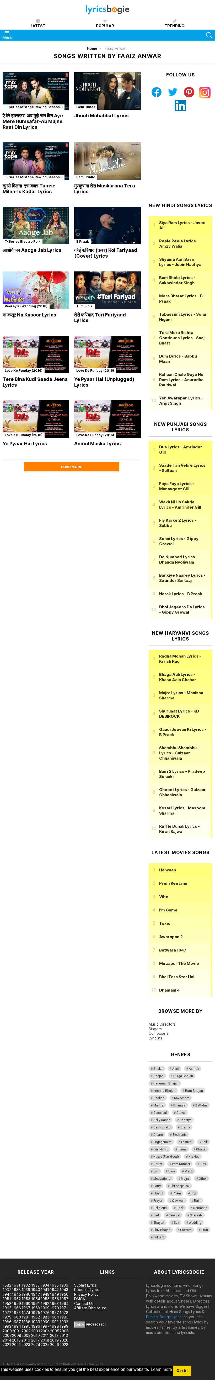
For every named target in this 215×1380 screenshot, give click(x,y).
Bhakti (158, 1069)
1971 (64, 1308)
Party (157, 1186)
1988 (26, 1322)
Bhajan (158, 1076)
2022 (16, 1344)
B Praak (82, 241)
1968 (35, 1308)
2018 (45, 1340)
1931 (16, 1285)
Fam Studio (85, 177)
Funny (182, 1149)
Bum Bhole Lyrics (177, 280)
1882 (7, 1285)
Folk (205, 1142)
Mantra (158, 1105)
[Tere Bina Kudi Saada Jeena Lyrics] (36, 354)
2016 (26, 1340)
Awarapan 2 (171, 936)
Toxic (164, 923)
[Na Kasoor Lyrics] (36, 290)
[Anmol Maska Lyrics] (107, 419)
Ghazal (201, 1149)
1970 (54, 1308)
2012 (54, 1335)
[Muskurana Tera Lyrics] (107, 161)
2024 (35, 1344)
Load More (71, 467)
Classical (160, 1113)
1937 (7, 1289)
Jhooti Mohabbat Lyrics (101, 115)
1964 (64, 1303)
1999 (64, 1326)
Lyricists (155, 1038)
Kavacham (181, 1098)
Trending (174, 26)
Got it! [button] (182, 1370)
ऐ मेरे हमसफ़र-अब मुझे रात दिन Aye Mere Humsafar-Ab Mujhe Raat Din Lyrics (33, 121)
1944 (7, 1294)
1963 (54, 1303)
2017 (35, 1340)
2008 (16, 1335)
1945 (16, 1294)
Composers (159, 1033)
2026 (54, 1344)
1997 (45, 1326)
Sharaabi (196, 1215)
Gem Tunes (85, 107)
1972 (7, 1312)
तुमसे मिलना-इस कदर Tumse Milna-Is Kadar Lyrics (29, 188)
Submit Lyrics (85, 1285)
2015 (16, 1340)
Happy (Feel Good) (166, 1157)
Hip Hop (194, 1157)
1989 (35, 1322)
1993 (7, 1326)
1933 (35, 1285)
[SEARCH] (209, 35)
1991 (54, 1322)
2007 (7, 1335)
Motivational (162, 1179)
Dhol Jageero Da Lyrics (182, 609)
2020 (64, 1340)
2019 (54, 1340)
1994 (16, 1326)
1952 (16, 1298)
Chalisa (158, 1098)
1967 (26, 1308)
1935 (54, 1285)
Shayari (158, 1223)
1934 (45, 1285)
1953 (26, 1298)
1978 (64, 1312)
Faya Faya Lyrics (176, 486)
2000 (7, 1331)
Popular (105, 26)
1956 (54, 1298)
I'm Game (168, 910)
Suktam (158, 1237)
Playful (158, 1193)
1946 (26, 1294)
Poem (177, 1193)
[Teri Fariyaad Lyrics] (107, 290)
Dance (180, 1113)
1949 (54, 1294)
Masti (189, 1171)
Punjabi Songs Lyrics (163, 1317)
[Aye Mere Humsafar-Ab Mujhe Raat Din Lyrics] (36, 91)
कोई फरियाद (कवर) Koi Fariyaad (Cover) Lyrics (105, 253)
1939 (26, 1289)
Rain (197, 1201)
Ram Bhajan (194, 1091)
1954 (35, 1298)
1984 (54, 1317)
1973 (16, 1312)
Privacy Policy (86, 1294)
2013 (64, 1335)
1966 (16, 1308)
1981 (26, 1317)
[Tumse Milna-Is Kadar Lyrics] (36, 161)
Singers (155, 1029)
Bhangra (179, 1105)
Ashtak (194, 1069)
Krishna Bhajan (164, 1091)
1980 (16, 1317)
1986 (7, 1322)
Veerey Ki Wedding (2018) (26, 306)
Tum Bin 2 (84, 306)
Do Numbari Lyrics (178, 559)
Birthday (201, 1105)
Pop (193, 1193)
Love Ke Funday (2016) (23, 370)
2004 (45, 1331)
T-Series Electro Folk (22, 241)
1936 (64, 1285)
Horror (157, 1164)
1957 (64, 1298)
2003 (35, 1331)
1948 (45, 1294)
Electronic (179, 1135)
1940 (35, 1289)
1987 (16, 1322)
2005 (54, 1331)
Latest (38, 26)
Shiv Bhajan (161, 1230)
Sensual (174, 1215)
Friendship (160, 1149)
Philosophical (180, 1186)
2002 (26, 1331)
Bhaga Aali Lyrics (177, 677)
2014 (7, 1340)
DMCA (79, 1298)
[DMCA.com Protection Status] (90, 1326)
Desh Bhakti (162, 1127)
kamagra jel (93, 1256)
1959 (16, 1303)
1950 (64, 1294)
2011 (45, 1335)
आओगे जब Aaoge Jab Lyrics (32, 250)
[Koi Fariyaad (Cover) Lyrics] (107, 225)
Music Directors (162, 1024)
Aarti (175, 1069)
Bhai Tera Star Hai (176, 976)
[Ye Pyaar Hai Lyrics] (36, 419)
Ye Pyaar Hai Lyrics (25, 443)
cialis (25, 1256)
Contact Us (84, 1303)
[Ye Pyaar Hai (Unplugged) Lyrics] (107, 354)
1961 (35, 1303)
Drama (185, 1127)
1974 (26, 1312)
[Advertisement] (182, 157)
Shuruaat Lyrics (179, 714)
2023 (26, 1344)
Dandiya (185, 1120)
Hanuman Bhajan (166, 1083)
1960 (26, 1303)
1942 (54, 1289)
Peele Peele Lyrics (178, 243)
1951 (7, 1298)
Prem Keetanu (173, 883)
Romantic (200, 1208)
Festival (186, 1142)
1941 (45, 1289)
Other (203, 1179)
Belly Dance (161, 1120)
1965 (7, 1308)
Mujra (185, 1179)
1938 (16, 1289)
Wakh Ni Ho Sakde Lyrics (180, 504)
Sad (156, 1215)
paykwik (74, 1256)
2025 (45, 1344)
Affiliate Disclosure (90, 1308)
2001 (16, 1331)
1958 (7, 1303)
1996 (35, 1326)
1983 (45, 1317)
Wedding (195, 1223)
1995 (26, 1326)
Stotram (186, 1230)
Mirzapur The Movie (179, 963)
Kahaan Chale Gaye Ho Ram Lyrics (181, 379)
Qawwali (178, 1201)
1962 (45, 1303)
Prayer (157, 1201)
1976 (45, 1312)
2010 (35, 1335)
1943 (64, 1289)
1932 (26, 1285)
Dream (158, 1135)
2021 (7, 1344)
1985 (64, 1317)
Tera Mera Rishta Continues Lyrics (182, 338)
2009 (26, 1335)
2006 (64, 1331)
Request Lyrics (87, 1289)
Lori (156, 1171)
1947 (35, 1294)
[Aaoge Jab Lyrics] (36, 225)
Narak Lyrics (180, 593)
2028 (64, 1344)
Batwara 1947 (172, 950)
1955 (45, 1298)
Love (171, 1171)
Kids (203, 1164)
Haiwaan (167, 869)
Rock (180, 1208)
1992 (64, 1322)
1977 (54, 1312)
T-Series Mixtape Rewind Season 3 (33, 107)
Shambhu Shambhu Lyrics (178, 753)
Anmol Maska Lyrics (97, 443)
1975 (35, 1312)
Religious (160, 1208)
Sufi (176, 1223)
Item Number (181, 1164)
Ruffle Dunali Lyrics (179, 829)
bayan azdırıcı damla (48, 1256)
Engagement (162, 1142)
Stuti (204, 1230)
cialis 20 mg (10, 1256)
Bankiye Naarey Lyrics (182, 578)
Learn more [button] (161, 1369)
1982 (35, 1317)
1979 (7, 1317)
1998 (54, 1326)
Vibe (163, 896)
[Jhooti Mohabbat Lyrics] (107, 91)
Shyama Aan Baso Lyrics (180, 262)
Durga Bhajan (183, 1076)
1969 (45, 1308)
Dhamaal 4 (169, 990)
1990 (45, 1322)
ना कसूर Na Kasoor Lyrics (29, 315)
